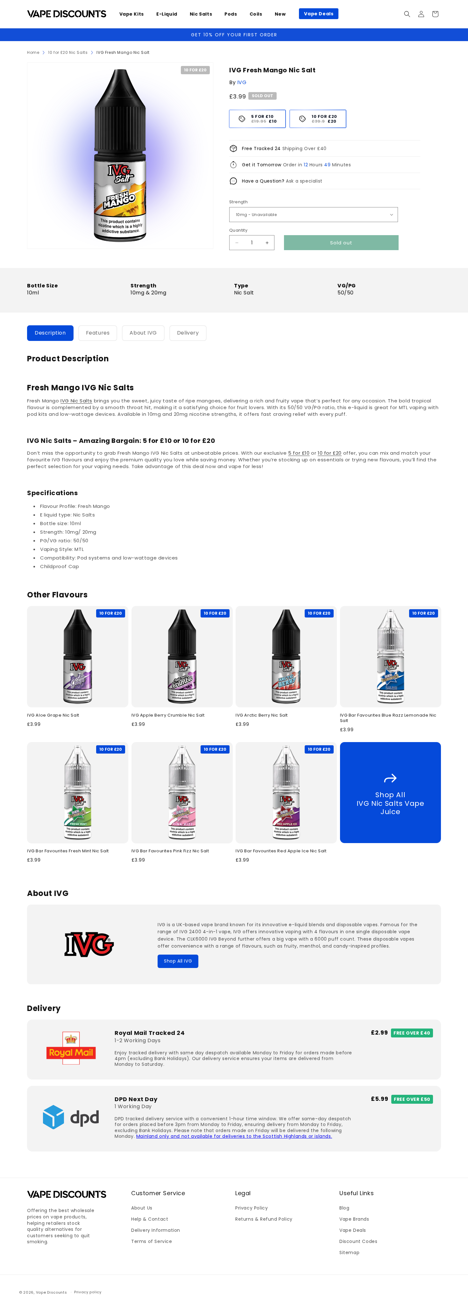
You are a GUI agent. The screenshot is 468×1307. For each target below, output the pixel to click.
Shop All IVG (178, 961)
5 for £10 (298, 453)
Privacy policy (88, 1292)
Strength (238, 202)
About (143, 332)
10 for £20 (330, 453)
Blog (344, 1208)
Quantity (238, 230)
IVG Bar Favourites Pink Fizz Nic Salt (170, 851)
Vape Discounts (51, 1292)
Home (33, 52)
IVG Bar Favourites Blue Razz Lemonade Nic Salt (388, 718)
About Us (141, 1208)
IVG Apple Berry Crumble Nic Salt (168, 715)
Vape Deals (352, 1230)
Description (50, 332)
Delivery (188, 332)
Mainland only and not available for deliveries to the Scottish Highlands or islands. (234, 1136)
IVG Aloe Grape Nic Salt (53, 715)
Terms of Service (151, 1241)
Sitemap (349, 1252)
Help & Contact (149, 1219)
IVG (242, 82)
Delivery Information (155, 1230)
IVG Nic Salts (76, 400)
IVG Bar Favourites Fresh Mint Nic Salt (68, 851)
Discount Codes (358, 1241)
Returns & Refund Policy (264, 1219)
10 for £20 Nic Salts (68, 52)
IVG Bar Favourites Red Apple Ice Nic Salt (281, 851)
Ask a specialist (304, 181)
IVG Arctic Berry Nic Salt (262, 715)
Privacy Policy (251, 1208)
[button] (134, 14)
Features (98, 332)
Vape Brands (354, 1219)
